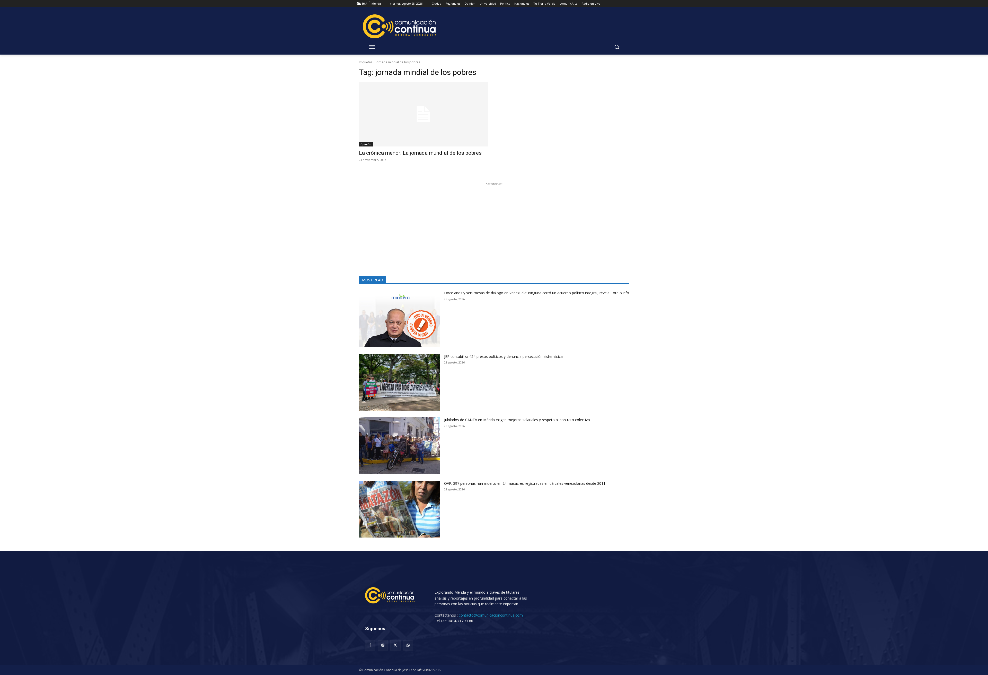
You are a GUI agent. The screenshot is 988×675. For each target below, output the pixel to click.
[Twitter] (395, 645)
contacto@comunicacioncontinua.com (491, 615)
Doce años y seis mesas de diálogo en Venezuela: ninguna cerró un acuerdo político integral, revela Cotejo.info (536, 292)
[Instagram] (383, 645)
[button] (617, 47)
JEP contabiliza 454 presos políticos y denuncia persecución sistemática (503, 356)
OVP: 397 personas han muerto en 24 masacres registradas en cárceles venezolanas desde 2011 (524, 483)
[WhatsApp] (408, 645)
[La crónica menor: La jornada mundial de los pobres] (423, 114)
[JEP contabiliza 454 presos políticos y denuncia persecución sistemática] (399, 382)
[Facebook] (370, 645)
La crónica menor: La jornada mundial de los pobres (420, 153)
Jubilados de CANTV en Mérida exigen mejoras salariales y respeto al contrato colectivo (517, 419)
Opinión (365, 144)
